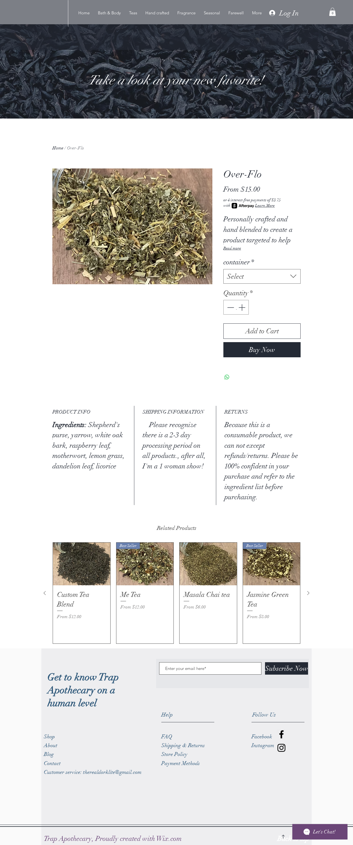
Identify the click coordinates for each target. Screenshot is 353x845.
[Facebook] (281, 734)
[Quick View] (81, 564)
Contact (52, 763)
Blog (49, 754)
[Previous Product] (44, 593)
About (50, 745)
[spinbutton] (236, 307)
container (238, 262)
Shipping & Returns (183, 745)
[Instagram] (281, 747)
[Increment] (242, 307)
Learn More (265, 205)
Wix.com (169, 838)
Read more (232, 248)
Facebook (262, 736)
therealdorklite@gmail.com (112, 772)
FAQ (166, 736)
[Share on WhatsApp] (227, 377)
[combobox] (262, 276)
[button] (332, 12)
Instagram (263, 745)
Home (57, 148)
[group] (176, 593)
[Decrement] (230, 307)
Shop (49, 736)
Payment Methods (181, 763)
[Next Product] (308, 593)
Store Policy (174, 754)
